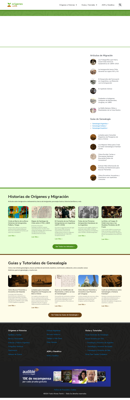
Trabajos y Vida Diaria (54, 338)
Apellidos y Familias (14, 335)
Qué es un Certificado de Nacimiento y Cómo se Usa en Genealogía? (65, 292)
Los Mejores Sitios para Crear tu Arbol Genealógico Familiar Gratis (109, 147)
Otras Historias (52, 342)
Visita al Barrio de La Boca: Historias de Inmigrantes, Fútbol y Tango (18, 223)
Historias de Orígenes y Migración (38, 196)
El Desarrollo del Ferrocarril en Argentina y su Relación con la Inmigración (108, 81)
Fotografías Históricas (15, 346)
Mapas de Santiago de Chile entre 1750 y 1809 (40, 222)
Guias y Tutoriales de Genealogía (37, 263)
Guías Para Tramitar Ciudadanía (96, 354)
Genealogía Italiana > (99, 126)
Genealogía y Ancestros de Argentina (100, 342)
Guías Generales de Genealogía (96, 335)
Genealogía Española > (100, 128)
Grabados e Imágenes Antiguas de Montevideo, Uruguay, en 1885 (107, 100)
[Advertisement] (65, 31)
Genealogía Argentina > (100, 123)
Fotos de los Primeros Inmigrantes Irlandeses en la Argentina (88, 223)
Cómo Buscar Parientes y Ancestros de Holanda (17, 291)
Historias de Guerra (15, 354)
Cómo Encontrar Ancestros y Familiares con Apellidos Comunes (108, 177)
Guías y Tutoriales (88, 5)
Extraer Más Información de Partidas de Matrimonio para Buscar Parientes (109, 168)
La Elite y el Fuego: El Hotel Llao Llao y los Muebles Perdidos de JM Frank (111, 224)
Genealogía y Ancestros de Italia (99, 350)
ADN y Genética (108, 5)
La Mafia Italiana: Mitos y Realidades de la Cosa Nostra (109, 109)
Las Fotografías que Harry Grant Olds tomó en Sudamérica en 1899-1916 (108, 62)
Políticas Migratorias (54, 330)
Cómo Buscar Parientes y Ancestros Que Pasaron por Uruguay (87, 292)
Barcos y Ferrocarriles (15, 338)
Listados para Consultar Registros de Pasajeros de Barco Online (108, 137)
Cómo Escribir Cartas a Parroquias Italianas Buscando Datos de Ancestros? (106, 157)
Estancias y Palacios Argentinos (19, 342)
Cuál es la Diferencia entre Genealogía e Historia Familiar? (111, 292)
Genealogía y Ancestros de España (100, 346)
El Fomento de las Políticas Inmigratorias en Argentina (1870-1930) (65, 223)
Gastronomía (12, 350)
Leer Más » (12, 236)
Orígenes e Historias (67, 5)
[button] (120, 5)
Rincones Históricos (53, 334)
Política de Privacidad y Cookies (65, 390)
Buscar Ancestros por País (94, 338)
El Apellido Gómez (105, 89)
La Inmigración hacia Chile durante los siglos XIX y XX (108, 70)
